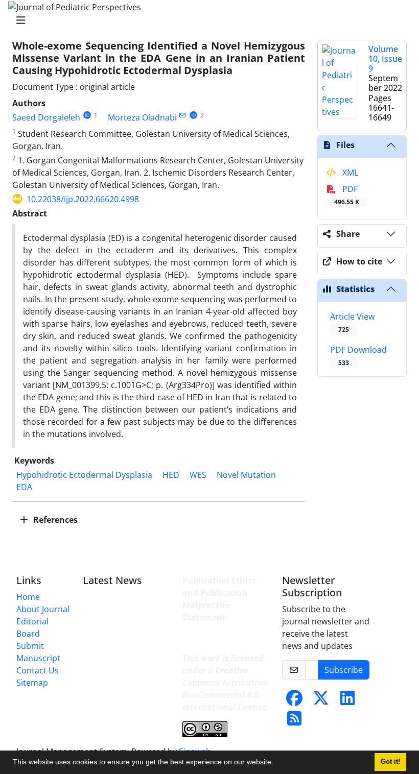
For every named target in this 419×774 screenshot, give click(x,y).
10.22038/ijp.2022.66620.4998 (83, 199)
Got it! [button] (390, 761)
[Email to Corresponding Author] (183, 115)
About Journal (42, 609)
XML (349, 172)
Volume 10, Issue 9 (385, 58)
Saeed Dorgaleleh (46, 117)
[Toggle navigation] (206, 20)
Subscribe (343, 669)
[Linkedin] (347, 701)
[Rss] (294, 721)
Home (28, 596)
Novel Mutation (246, 474)
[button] (276, 763)
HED (170, 474)
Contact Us (37, 670)
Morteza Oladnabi (142, 117)
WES (198, 474)
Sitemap (32, 682)
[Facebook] (294, 701)
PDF (346, 194)
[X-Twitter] (321, 701)
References (54, 519)
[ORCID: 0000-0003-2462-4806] (87, 115)
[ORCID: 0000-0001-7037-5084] (193, 115)
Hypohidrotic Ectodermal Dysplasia (84, 474)
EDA (24, 487)
